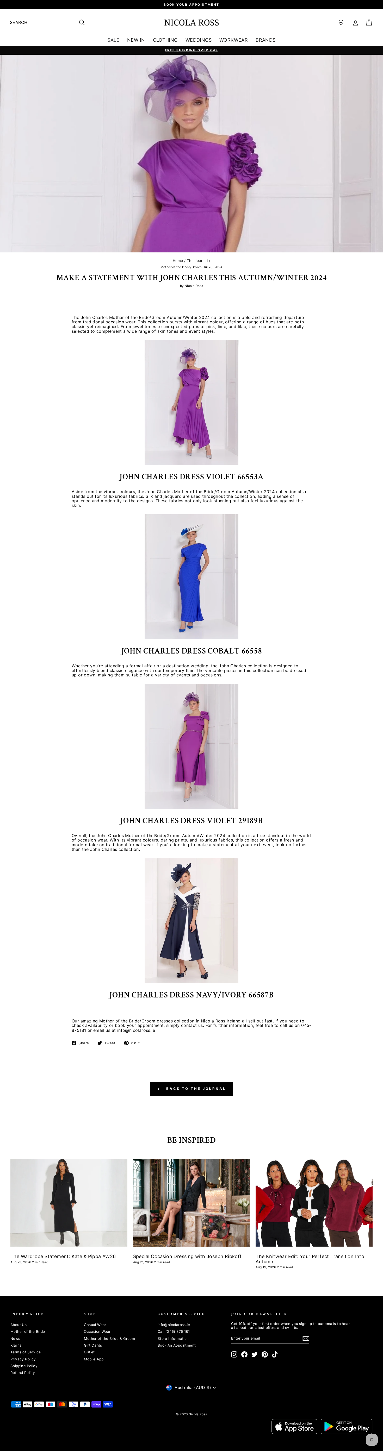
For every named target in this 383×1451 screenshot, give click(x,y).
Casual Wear (95, 1325)
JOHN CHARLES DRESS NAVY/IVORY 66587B (191, 995)
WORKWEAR (233, 40)
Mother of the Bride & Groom (109, 1338)
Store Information (173, 1338)
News (15, 1338)
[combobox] (46, 22)
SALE (113, 40)
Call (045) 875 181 (174, 1331)
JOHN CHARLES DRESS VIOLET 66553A (191, 477)
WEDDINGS (199, 40)
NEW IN (136, 40)
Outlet (89, 1352)
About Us (18, 1325)
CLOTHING (165, 40)
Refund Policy (22, 1373)
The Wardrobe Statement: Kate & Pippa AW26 (63, 1256)
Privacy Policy (23, 1359)
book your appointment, (140, 1025)
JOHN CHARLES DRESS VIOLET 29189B (191, 821)
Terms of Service (25, 1352)
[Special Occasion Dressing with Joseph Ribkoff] (191, 1202)
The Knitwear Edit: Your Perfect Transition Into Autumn (310, 1259)
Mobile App (93, 1359)
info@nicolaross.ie (174, 1325)
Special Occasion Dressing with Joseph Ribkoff (187, 1256)
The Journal (197, 261)
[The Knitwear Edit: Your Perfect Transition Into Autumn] (314, 1202)
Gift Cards (93, 1345)
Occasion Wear (97, 1331)
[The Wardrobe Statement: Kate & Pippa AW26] (68, 1202)
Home (178, 261)
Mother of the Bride (27, 1331)
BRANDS (265, 40)
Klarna (16, 1345)
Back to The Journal (195, 1088)
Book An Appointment (177, 1345)
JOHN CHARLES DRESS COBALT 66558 (191, 651)
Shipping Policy (24, 1366)
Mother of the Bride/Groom (181, 267)
